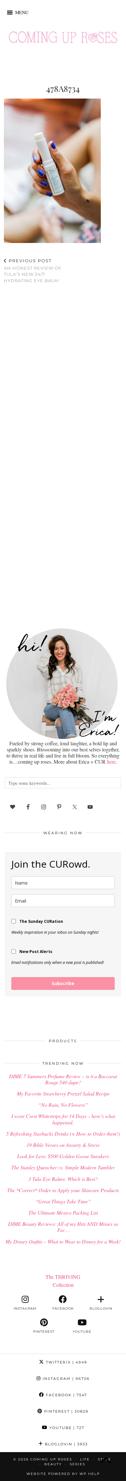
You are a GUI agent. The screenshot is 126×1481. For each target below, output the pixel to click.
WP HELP (89, 1474)
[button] (21, 12)
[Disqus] (63, 372)
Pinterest (66, 1411)
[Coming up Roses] (63, 38)
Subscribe (63, 983)
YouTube (66, 1427)
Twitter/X (65, 1362)
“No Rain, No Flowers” (63, 1104)
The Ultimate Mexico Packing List (63, 1212)
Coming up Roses (51, 1459)
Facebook (65, 1395)
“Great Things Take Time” (63, 1201)
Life (85, 1459)
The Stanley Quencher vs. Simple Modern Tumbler (63, 1167)
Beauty (53, 1464)
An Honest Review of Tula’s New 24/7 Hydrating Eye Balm (32, 270)
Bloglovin (65, 1444)
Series (77, 1464)
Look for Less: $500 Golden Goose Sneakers (63, 1156)
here (111, 761)
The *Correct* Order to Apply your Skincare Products (63, 1190)
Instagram (65, 1378)
